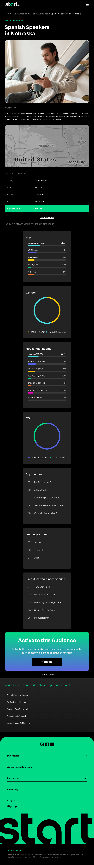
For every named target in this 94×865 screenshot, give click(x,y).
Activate (47, 661)
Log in (11, 800)
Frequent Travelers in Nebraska (20, 709)
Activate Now (47, 217)
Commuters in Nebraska (17, 716)
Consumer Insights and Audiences (30, 14)
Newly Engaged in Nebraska (18, 723)
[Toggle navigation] (87, 4)
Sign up (12, 806)
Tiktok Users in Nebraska (17, 695)
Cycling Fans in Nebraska (17, 702)
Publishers (13, 755)
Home (8, 14)
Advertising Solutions (19, 767)
